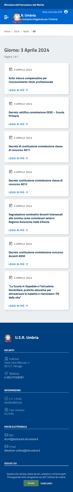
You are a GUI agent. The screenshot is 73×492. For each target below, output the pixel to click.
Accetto (31, 483)
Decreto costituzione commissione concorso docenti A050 (36, 254)
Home (7, 31)
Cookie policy (46, 483)
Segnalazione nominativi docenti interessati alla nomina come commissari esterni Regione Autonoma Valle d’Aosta (36, 218)
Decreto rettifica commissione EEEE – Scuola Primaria (36, 114)
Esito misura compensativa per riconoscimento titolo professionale (31, 80)
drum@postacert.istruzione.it (21, 439)
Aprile (26, 31)
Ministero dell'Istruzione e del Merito (24, 5)
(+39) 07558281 (14, 377)
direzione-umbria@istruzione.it (22, 450)
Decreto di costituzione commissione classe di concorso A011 (36, 148)
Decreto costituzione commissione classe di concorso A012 (36, 182)
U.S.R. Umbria (26, 337)
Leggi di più (17, 90)
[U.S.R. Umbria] (8, 338)
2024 (17, 31)
